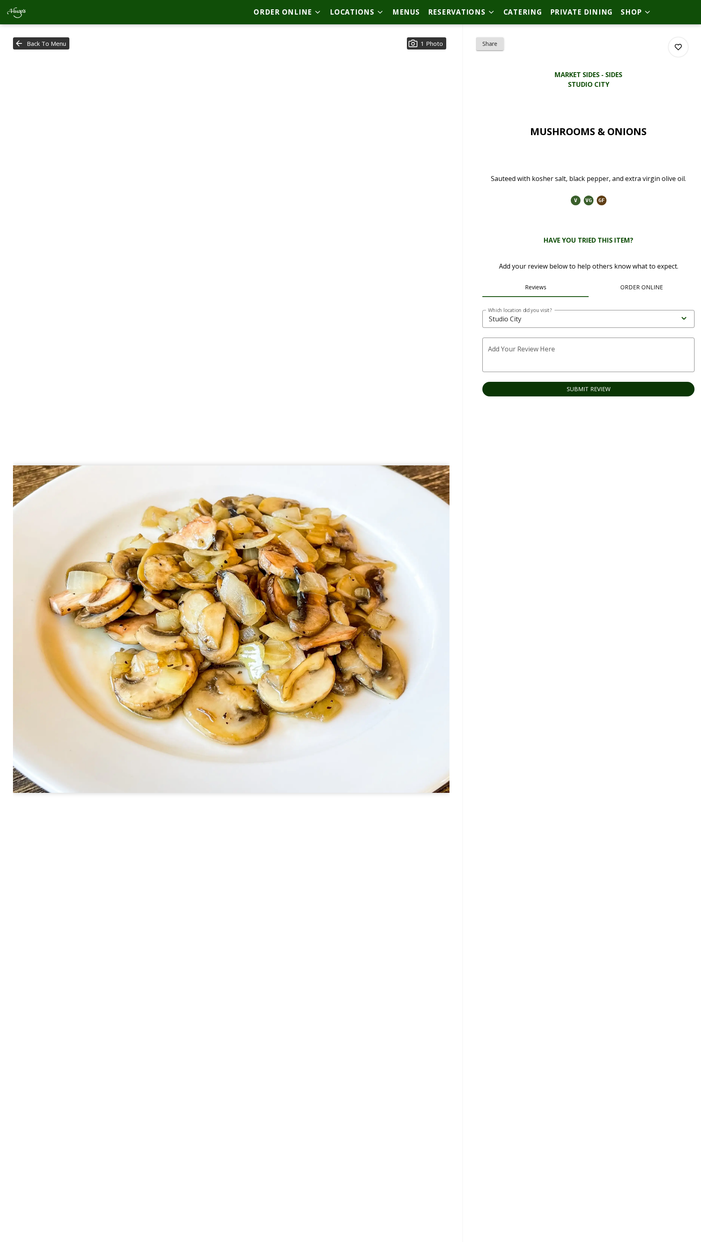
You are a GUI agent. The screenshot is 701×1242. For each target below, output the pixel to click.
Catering (522, 12)
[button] (287, 12)
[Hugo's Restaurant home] (43, 12)
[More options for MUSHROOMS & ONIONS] (678, 47)
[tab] (535, 287)
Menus (406, 12)
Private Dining (581, 12)
